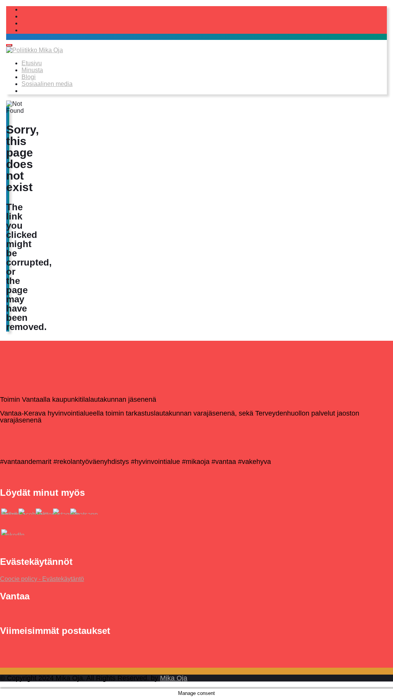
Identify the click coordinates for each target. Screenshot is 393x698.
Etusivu (31, 63)
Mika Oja (173, 678)
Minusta (32, 70)
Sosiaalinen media (47, 84)
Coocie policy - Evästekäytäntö (42, 579)
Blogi (28, 77)
